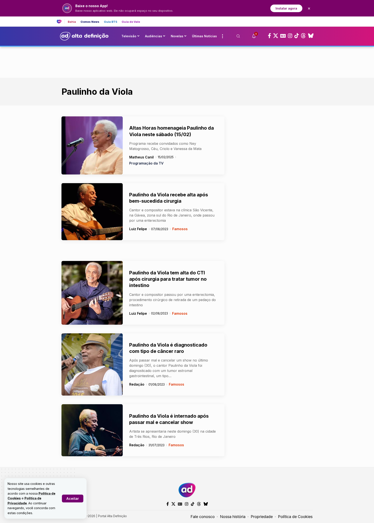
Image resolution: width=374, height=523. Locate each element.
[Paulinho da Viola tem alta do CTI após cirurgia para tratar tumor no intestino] (92, 292)
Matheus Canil (141, 157)
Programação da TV (146, 163)
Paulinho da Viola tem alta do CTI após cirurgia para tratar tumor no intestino (168, 279)
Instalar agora (286, 8)
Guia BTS (111, 21)
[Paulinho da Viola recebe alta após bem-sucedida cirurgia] (92, 211)
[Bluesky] (311, 36)
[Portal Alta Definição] (187, 490)
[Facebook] (269, 36)
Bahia (72, 21)
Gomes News (90, 21)
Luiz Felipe (138, 229)
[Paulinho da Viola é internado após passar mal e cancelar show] (92, 430)
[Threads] (303, 36)
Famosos (180, 229)
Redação (136, 384)
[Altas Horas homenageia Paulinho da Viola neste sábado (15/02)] (92, 145)
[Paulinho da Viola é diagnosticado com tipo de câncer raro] (92, 364)
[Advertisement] (187, 61)
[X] (275, 36)
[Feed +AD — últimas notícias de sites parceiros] (61, 21)
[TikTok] (296, 36)
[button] (72, 498)
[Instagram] (290, 36)
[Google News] (283, 36)
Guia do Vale (131, 21)
